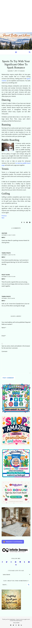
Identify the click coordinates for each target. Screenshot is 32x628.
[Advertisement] (16, 16)
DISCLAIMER (16, 622)
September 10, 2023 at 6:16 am (8, 276)
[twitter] (13, 625)
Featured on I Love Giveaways (14, 541)
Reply (3, 237)
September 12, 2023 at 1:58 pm (8, 235)
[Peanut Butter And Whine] (16, 41)
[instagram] (16, 625)
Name (4, 327)
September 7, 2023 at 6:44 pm (8, 298)
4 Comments (21, 71)
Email (4, 336)
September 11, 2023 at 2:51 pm (8, 254)
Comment (4, 351)
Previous (4, 215)
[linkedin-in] (21, 625)
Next (3, 218)
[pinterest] (19, 625)
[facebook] (10, 625)
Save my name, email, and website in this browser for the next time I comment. (16, 347)
